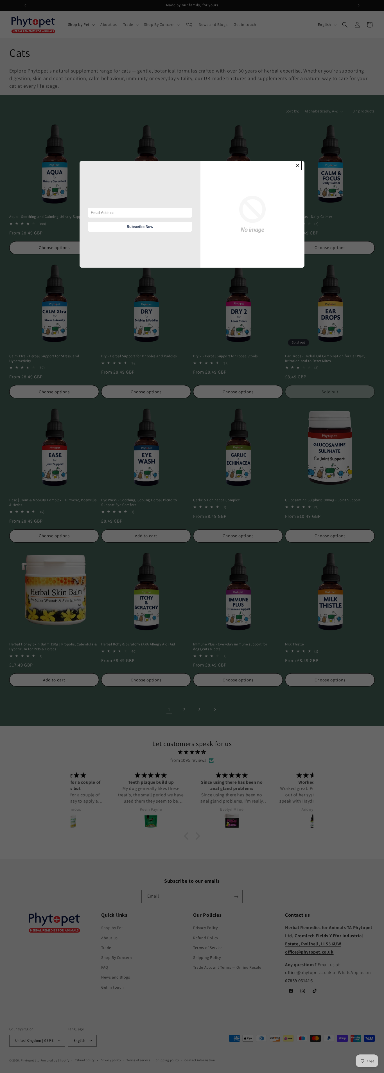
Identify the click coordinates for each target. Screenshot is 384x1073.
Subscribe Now (140, 227)
